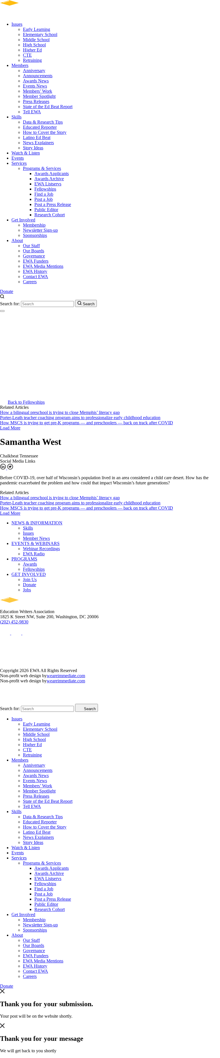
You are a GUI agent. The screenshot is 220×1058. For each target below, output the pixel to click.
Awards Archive (49, 178)
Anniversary (34, 70)
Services (19, 163)
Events (17, 158)
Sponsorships (35, 235)
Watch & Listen (25, 152)
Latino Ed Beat (36, 137)
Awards (30, 564)
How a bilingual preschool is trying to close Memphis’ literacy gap (60, 412)
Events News (35, 86)
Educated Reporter (40, 127)
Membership (34, 225)
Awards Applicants (51, 173)
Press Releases (36, 101)
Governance (34, 255)
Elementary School (40, 34)
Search (88, 304)
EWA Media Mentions (43, 266)
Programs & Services (42, 168)
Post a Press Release (52, 204)
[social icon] (5, 633)
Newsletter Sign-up (40, 230)
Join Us (30, 579)
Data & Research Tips (43, 122)
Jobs (27, 589)
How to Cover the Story (44, 132)
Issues (16, 24)
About (17, 240)
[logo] (26, 14)
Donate (6, 291)
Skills (16, 116)
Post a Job (43, 199)
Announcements (37, 75)
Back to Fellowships (26, 402)
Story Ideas (33, 147)
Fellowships (45, 189)
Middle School (36, 39)
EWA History (35, 271)
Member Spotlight (39, 96)
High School (34, 44)
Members (19, 65)
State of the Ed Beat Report (47, 106)
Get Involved (23, 219)
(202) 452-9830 (14, 621)
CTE (27, 55)
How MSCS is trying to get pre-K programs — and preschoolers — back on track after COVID (86, 422)
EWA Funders (35, 261)
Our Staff (31, 245)
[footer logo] (26, 606)
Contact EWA (35, 276)
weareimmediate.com (66, 675)
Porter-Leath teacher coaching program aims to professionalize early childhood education (80, 417)
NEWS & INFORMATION (36, 522)
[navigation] (2, 311)
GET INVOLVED (28, 574)
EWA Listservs (47, 183)
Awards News (36, 80)
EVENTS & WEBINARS (35, 543)
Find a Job (43, 194)
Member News (36, 538)
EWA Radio (34, 553)
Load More (10, 427)
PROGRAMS (24, 558)
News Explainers (38, 142)
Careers (30, 281)
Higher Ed (32, 49)
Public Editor (46, 209)
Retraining (32, 60)
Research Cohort (49, 214)
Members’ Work (37, 91)
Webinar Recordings (41, 548)
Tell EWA (32, 111)
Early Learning (36, 29)
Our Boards (33, 250)
